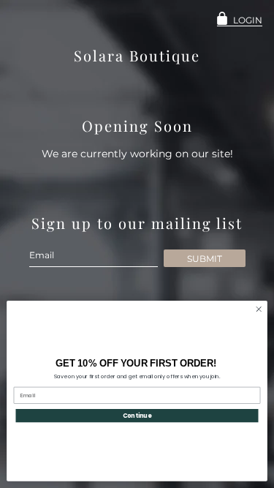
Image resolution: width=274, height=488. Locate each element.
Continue (137, 415)
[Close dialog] (259, 309)
